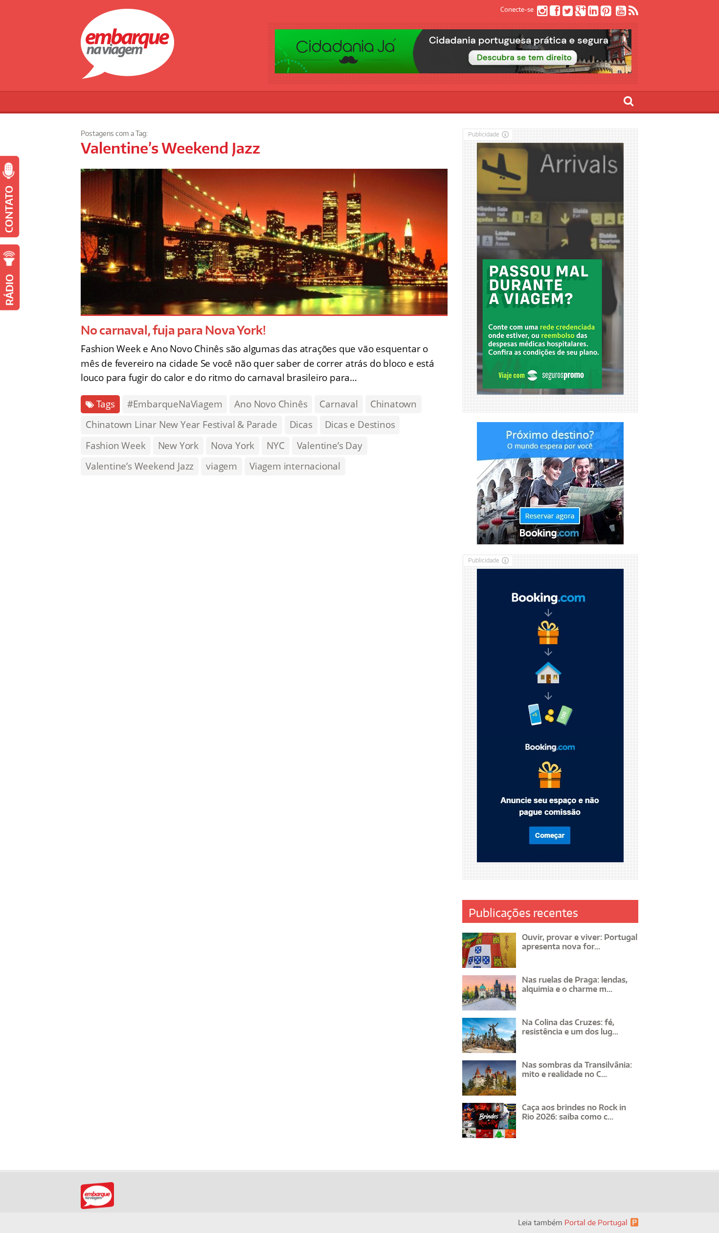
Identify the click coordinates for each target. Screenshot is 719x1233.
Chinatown (393, 404)
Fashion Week (116, 445)
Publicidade (483, 134)
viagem (221, 466)
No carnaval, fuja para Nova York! (173, 329)
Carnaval (338, 404)
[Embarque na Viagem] (127, 73)
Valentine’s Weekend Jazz (140, 466)
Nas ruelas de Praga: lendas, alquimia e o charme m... (575, 984)
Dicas (301, 424)
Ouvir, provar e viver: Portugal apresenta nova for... (579, 941)
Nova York (232, 445)
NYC (275, 445)
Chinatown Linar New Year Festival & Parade (181, 424)
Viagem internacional (294, 466)
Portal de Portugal (596, 1222)
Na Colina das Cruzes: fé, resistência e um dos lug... (570, 1026)
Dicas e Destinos (360, 424)
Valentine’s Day (329, 445)
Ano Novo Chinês (270, 404)
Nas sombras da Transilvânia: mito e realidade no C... (577, 1069)
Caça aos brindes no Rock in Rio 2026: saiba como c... (574, 1111)
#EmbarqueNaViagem (175, 404)
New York (178, 445)
